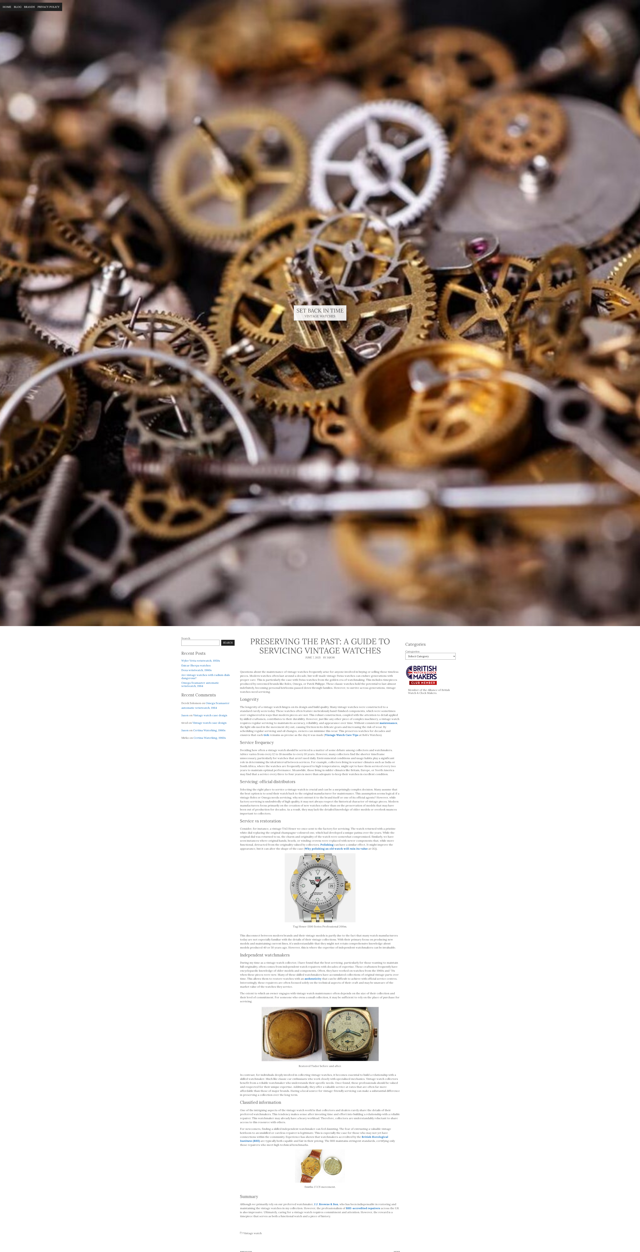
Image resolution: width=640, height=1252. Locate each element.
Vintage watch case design (210, 715)
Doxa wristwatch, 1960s (196, 670)
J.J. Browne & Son (326, 1204)
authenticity (313, 978)
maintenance (388, 723)
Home (7, 7)
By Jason (329, 657)
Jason (184, 715)
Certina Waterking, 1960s (209, 730)
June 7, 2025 (313, 657)
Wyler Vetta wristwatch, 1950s (200, 660)
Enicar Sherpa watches (196, 665)
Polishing (327, 844)
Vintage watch (252, 1233)
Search (185, 638)
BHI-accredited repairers (363, 1208)
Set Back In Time (320, 310)
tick (266, 735)
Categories (412, 651)
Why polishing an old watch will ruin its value (336, 848)
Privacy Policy (49, 7)
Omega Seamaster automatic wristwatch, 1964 (200, 684)
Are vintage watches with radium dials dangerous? (205, 676)
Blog (17, 7)
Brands (29, 7)
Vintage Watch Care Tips (341, 735)
